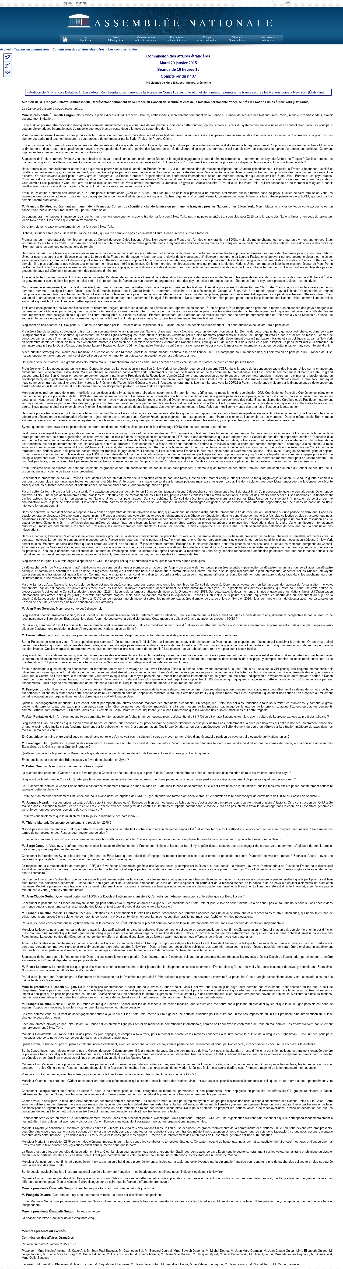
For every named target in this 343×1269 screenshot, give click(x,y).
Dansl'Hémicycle (114, 39)
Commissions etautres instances (145, 39)
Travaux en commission (31, 49)
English (67, 3)
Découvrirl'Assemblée (236, 39)
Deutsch (80, 3)
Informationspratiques (268, 39)
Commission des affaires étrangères (78, 49)
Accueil (5, 49)
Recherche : (240, 3)
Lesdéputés (84, 39)
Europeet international (205, 39)
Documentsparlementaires (175, 39)
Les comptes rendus (123, 49)
